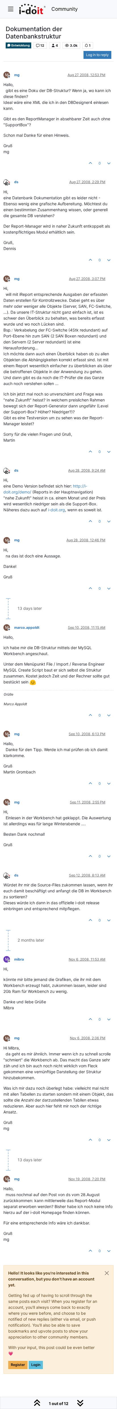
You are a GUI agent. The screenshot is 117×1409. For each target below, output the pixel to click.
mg (17, 75)
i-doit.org (56, 509)
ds (16, 182)
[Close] (106, 1273)
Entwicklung (20, 45)
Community (64, 9)
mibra (19, 959)
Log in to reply (97, 55)
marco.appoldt (26, 627)
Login (35, 1365)
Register (18, 1365)
